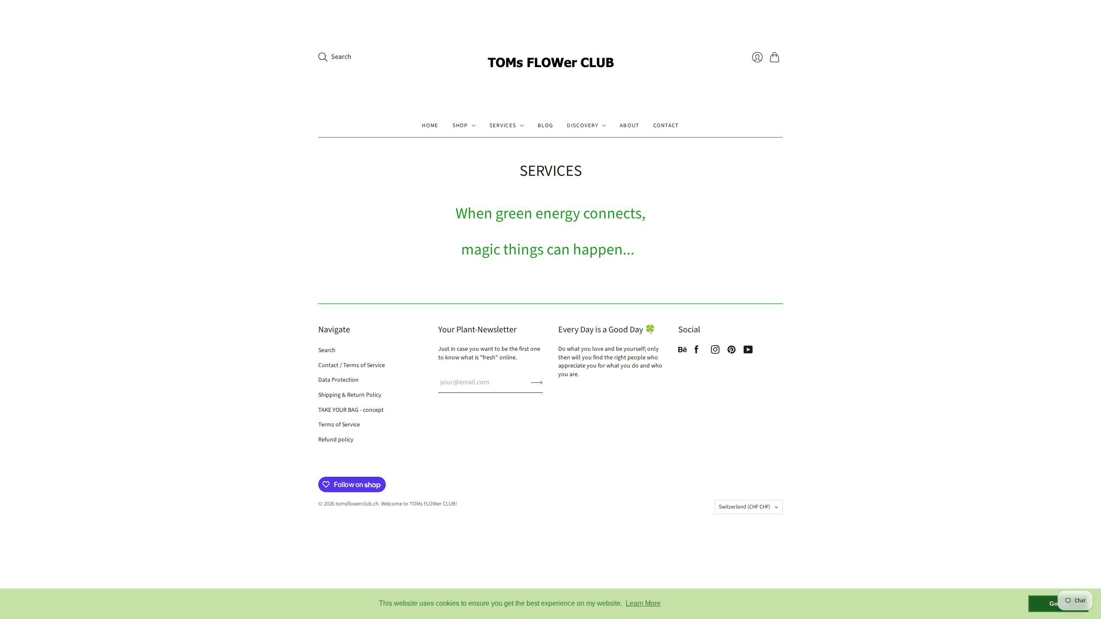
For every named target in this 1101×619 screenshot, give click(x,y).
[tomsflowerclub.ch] (550, 57)
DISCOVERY (582, 125)
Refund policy (336, 439)
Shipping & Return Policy (349, 395)
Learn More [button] (643, 603)
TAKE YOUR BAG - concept (351, 410)
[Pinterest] (731, 351)
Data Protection (338, 380)
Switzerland (744, 507)
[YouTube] (748, 351)
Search (326, 350)
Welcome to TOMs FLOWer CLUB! (419, 504)
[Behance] (682, 351)
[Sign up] (537, 382)
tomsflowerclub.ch (356, 504)
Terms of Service (339, 424)
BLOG (545, 125)
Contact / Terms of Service (351, 365)
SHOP (460, 125)
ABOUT (630, 125)
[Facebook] (696, 351)
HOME (430, 125)
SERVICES (502, 125)
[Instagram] (715, 351)
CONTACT (666, 125)
